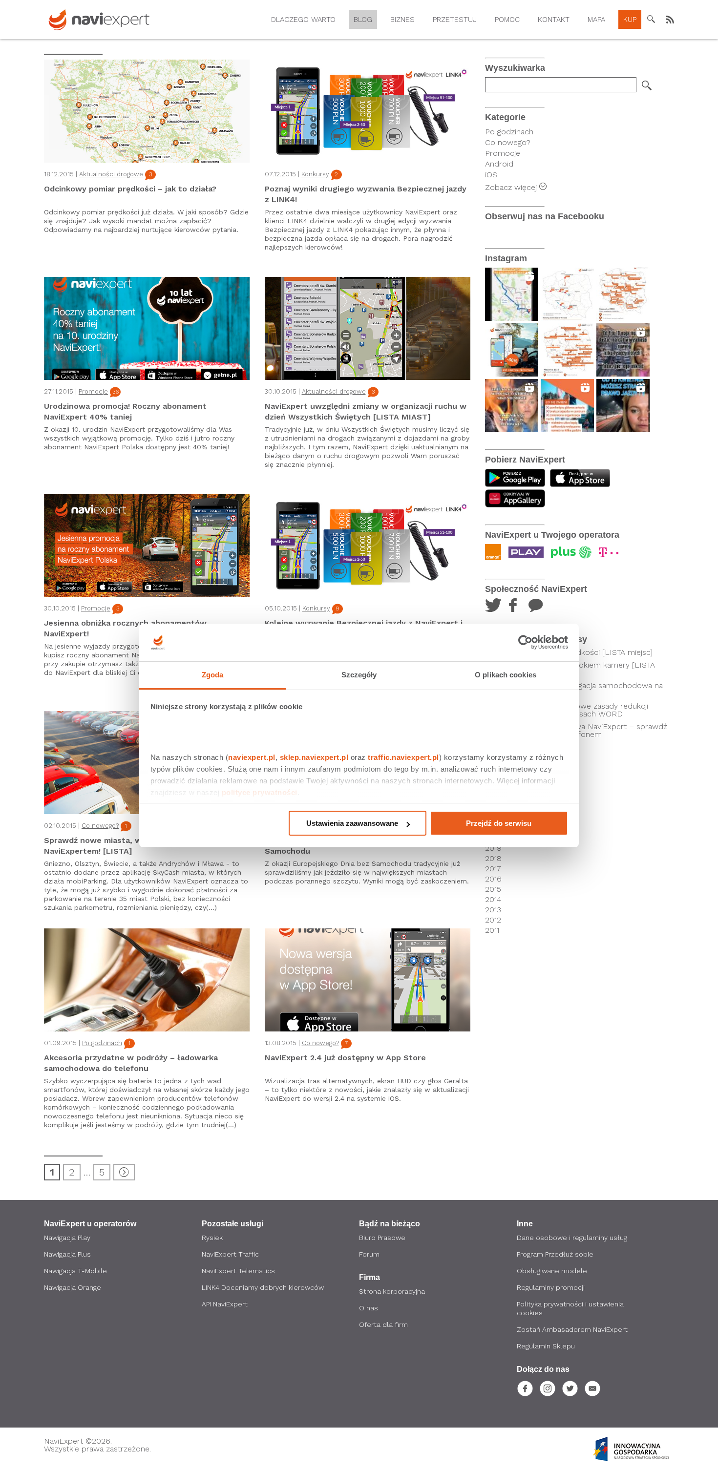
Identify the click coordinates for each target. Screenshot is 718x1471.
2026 (494, 776)
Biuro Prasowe (382, 1237)
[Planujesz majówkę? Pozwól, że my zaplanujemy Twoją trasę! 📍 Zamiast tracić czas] (511, 350)
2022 (494, 817)
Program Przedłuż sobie (555, 1254)
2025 (494, 787)
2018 (493, 858)
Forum (369, 1254)
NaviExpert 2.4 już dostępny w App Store (345, 1057)
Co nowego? (100, 825)
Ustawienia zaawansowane (352, 823)
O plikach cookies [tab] (505, 675)
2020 (494, 838)
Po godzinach (102, 1043)
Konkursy (315, 174)
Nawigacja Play (67, 1237)
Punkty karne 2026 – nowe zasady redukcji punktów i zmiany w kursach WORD (571, 710)
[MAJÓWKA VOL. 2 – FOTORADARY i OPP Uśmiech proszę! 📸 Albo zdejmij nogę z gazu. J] (623, 294)
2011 (492, 930)
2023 (494, 807)
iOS (491, 174)
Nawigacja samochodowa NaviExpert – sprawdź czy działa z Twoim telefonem (580, 730)
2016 (493, 879)
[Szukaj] (647, 85)
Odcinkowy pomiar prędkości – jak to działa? (130, 188)
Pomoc (507, 19)
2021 (493, 828)
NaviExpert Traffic (230, 1254)
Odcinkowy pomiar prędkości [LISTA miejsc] (573, 652)
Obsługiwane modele (552, 1271)
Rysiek (212, 1237)
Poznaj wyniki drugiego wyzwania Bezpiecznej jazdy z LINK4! (365, 194)
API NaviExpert (225, 1304)
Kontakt (554, 19)
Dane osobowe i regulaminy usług (572, 1237)
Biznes (402, 19)
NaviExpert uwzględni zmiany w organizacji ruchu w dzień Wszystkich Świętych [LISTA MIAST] (365, 411)
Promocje (93, 391)
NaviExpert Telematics (238, 1271)
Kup (629, 19)
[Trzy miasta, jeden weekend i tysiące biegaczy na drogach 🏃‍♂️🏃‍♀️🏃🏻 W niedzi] (567, 405)
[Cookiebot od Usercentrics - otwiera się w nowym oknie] (525, 642)
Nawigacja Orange (72, 1287)
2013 (493, 910)
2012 (493, 920)
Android (499, 163)
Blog (363, 19)
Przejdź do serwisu (498, 823)
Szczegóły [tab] (359, 675)
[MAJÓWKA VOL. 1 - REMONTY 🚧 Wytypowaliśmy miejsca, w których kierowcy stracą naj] (567, 350)
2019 (493, 848)
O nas (368, 1308)
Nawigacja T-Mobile (75, 1271)
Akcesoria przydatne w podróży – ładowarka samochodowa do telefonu (131, 1063)
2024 (494, 797)
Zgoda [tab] (213, 675)
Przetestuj (455, 19)
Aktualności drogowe (111, 174)
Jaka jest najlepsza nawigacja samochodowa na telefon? (578, 689)
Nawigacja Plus (67, 1254)
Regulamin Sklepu (546, 1346)
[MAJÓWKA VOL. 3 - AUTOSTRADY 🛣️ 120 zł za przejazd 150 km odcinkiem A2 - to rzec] (567, 294)
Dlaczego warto (303, 19)
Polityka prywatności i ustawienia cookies (570, 1308)
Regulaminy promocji (551, 1287)
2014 (493, 900)
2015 (493, 889)
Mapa (596, 19)
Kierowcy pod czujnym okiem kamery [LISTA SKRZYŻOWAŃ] (574, 669)
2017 (493, 869)
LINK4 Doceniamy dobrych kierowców (263, 1287)
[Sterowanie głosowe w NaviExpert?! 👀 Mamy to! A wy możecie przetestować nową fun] (511, 294)
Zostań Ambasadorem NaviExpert (572, 1329)
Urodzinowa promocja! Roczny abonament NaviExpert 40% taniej (125, 411)
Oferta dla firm (383, 1324)
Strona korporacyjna (392, 1291)
